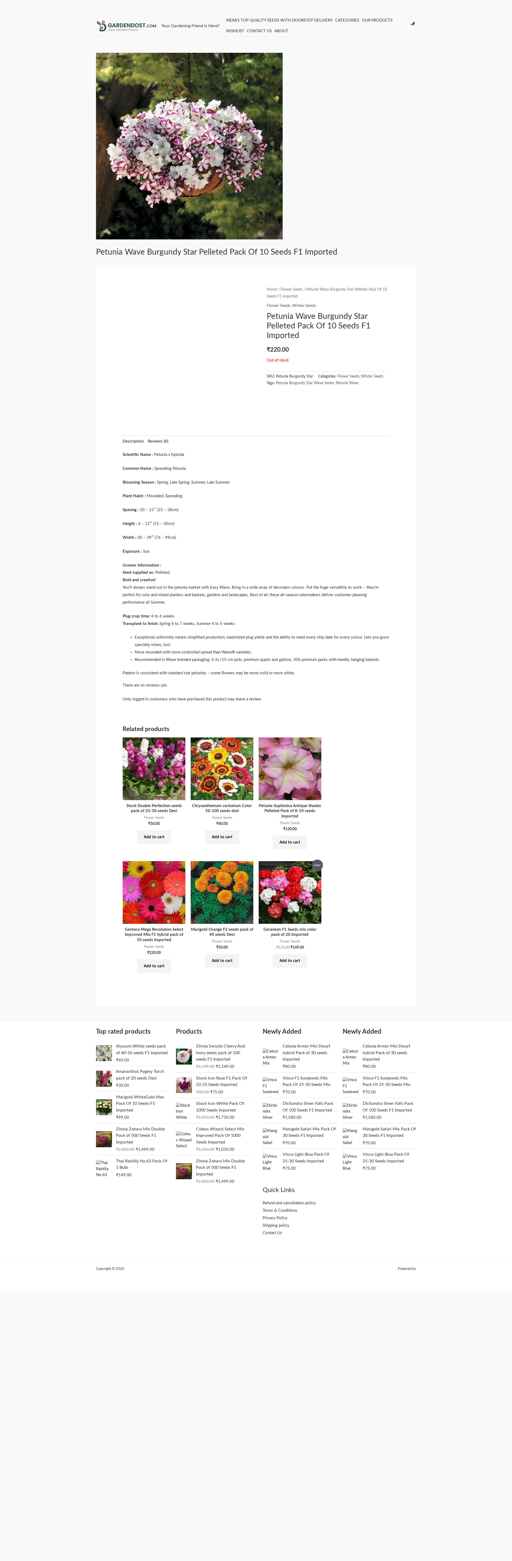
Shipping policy (276, 1225)
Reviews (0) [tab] (158, 441)
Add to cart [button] (154, 837)
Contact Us (259, 31)
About (281, 31)
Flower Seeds (291, 289)
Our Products (377, 20)
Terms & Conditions (280, 1211)
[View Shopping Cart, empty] (412, 26)
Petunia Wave (347, 383)
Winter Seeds (304, 306)
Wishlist (235, 31)
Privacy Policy (275, 1218)
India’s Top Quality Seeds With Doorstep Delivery (279, 20)
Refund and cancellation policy (289, 1203)
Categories (347, 20)
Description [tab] (133, 441)
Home (272, 289)
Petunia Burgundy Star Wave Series (305, 383)
